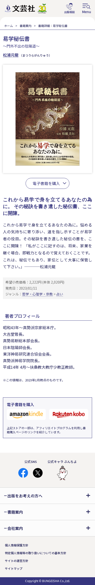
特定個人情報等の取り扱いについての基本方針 (35, 553)
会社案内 (15, 528)
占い (59, 294)
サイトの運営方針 (16, 561)
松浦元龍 (11, 55)
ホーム (8, 26)
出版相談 (69, 8)
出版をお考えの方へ (24, 496)
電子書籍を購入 (46, 183)
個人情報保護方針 (16, 545)
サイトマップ (13, 568)
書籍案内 (25, 26)
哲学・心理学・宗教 (37, 294)
